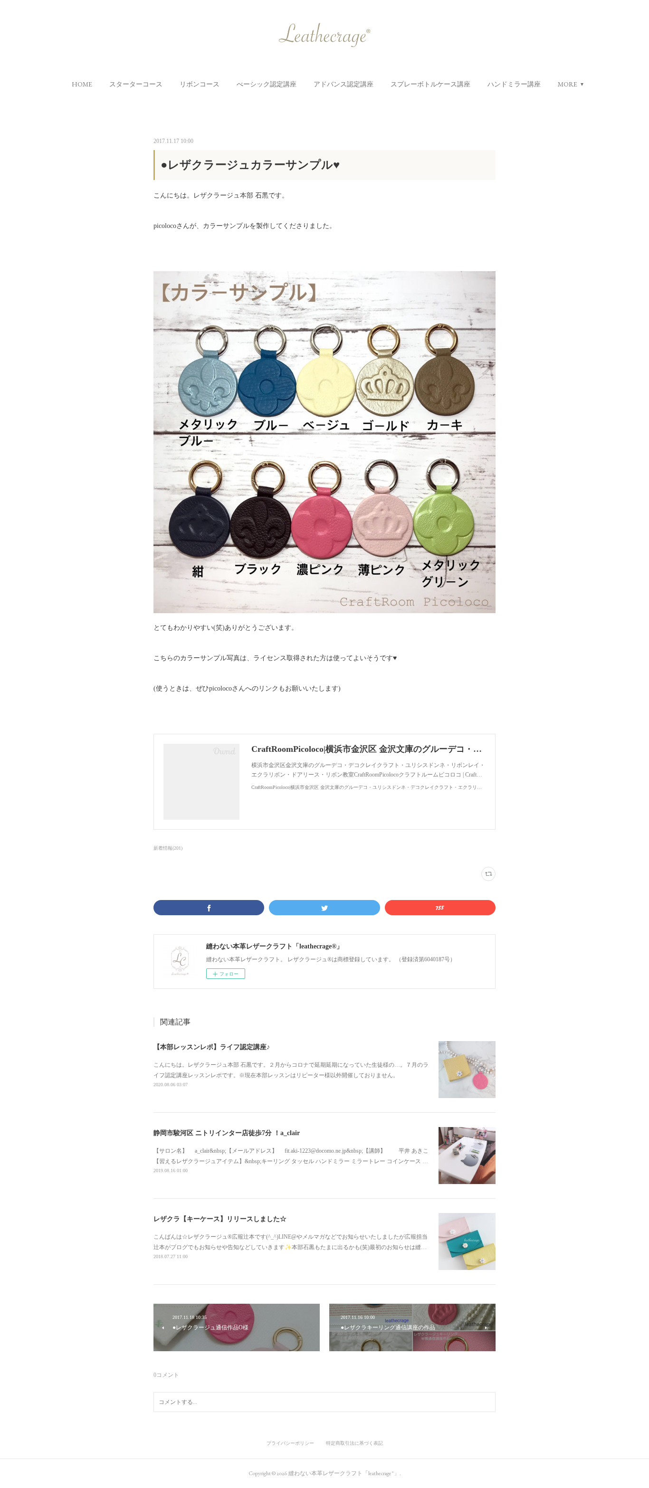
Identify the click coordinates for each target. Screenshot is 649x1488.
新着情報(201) (167, 848)
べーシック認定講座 (266, 84)
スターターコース (135, 84)
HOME (82, 84)
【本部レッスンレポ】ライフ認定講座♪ (211, 1047)
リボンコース (200, 84)
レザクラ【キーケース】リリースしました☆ (219, 1219)
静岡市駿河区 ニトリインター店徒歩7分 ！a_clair (226, 1133)
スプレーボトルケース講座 (430, 84)
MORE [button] (567, 84)
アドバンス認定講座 (343, 84)
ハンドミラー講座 (514, 84)
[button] (82, 84)
